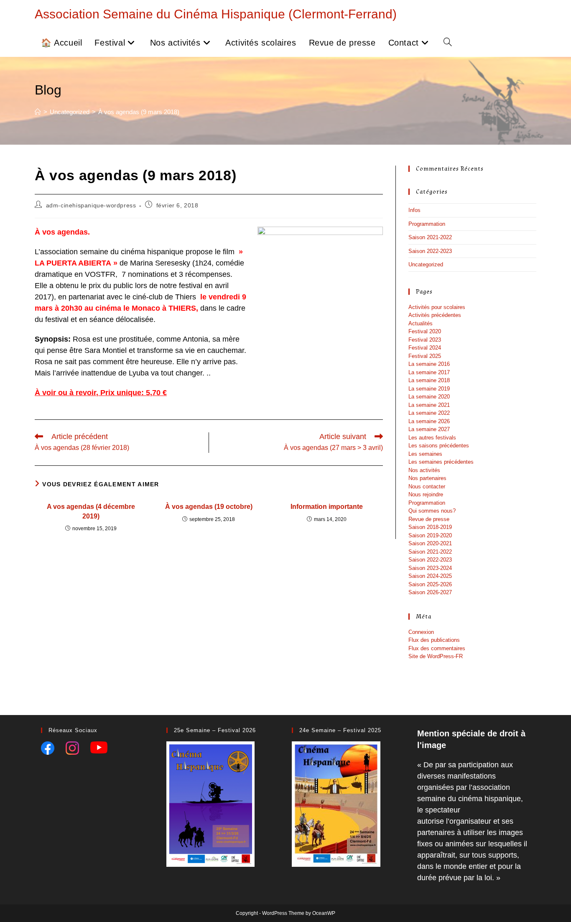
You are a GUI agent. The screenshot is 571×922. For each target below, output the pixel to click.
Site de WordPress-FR (435, 656)
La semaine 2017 (429, 372)
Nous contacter (426, 486)
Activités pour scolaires (436, 307)
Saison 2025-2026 (430, 584)
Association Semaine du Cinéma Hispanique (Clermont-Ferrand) (216, 14)
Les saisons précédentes (438, 445)
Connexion (421, 632)
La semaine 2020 (429, 396)
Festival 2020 (424, 331)
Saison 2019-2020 (430, 535)
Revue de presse (428, 519)
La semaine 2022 (429, 413)
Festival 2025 (424, 356)
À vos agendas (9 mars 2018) (138, 111)
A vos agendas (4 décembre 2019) (91, 511)
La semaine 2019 (429, 389)
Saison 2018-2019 (430, 527)
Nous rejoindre (425, 494)
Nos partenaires (427, 478)
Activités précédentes (434, 315)
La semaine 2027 (429, 429)
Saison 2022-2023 (430, 251)
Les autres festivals (432, 437)
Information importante (327, 506)
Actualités (420, 323)
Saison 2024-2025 (430, 576)
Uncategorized (425, 264)
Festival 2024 (424, 348)
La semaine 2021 (429, 405)
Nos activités (424, 470)
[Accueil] (38, 111)
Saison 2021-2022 (430, 237)
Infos (414, 210)
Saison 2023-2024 (430, 568)
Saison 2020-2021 (430, 543)
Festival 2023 (424, 340)
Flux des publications (434, 640)
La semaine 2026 (429, 421)
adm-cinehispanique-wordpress (91, 205)
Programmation (426, 224)
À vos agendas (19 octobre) (208, 506)
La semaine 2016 (429, 364)
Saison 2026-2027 (430, 592)
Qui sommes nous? (432, 511)
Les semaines (425, 454)
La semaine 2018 (429, 380)
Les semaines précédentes (441, 462)
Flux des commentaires (436, 648)
